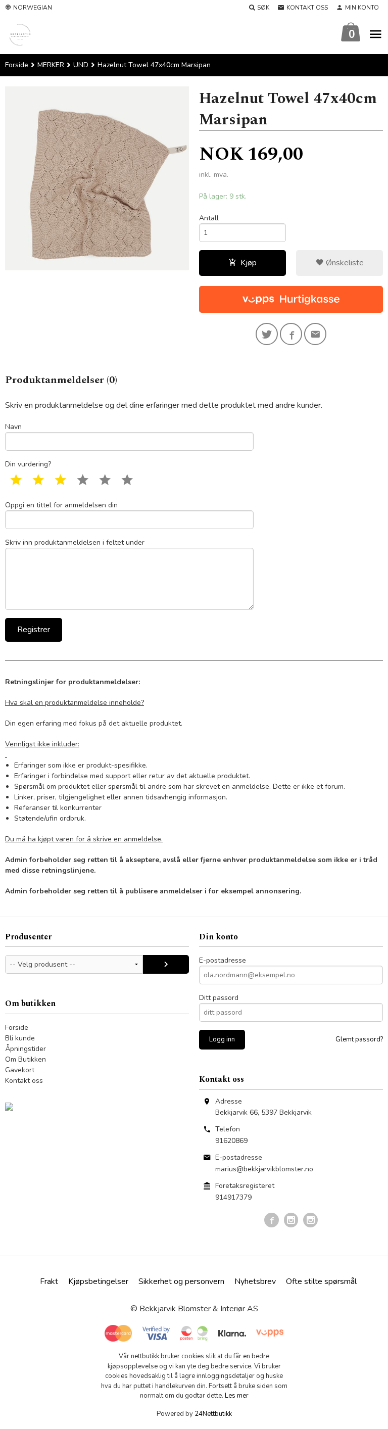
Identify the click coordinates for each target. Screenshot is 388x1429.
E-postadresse (222, 960)
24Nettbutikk (213, 1413)
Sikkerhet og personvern (181, 1281)
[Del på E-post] (315, 334)
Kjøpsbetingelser (98, 1281)
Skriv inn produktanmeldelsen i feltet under (74, 542)
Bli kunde (20, 1038)
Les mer (237, 1395)
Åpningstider (25, 1049)
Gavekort (19, 1070)
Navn (13, 427)
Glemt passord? (359, 1039)
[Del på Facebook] (291, 334)
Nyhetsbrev (255, 1281)
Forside (16, 65)
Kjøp (248, 262)
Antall (209, 218)
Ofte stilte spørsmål (321, 1281)
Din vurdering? (28, 464)
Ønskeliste (344, 262)
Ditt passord (218, 998)
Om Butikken (25, 1059)
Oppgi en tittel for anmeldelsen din (61, 505)
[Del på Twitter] (267, 334)
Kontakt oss (24, 1080)
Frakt (49, 1281)
